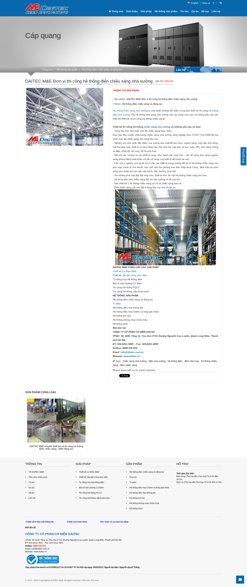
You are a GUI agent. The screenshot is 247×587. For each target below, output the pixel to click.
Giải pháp (146, 11)
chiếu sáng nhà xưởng (157, 126)
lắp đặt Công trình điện (135, 275)
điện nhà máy (191, 361)
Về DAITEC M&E (36, 472)
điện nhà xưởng (157, 361)
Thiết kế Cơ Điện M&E (124, 271)
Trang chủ (117, 11)
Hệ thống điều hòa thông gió (142, 493)
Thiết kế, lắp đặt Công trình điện (93, 477)
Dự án (195, 11)
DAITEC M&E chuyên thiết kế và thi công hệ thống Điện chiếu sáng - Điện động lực (56, 447)
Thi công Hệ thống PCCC (90, 493)
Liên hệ (216, 11)
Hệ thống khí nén (137, 498)
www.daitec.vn (132, 356)
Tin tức (184, 11)
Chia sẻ (206, 3)
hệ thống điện (175, 361)
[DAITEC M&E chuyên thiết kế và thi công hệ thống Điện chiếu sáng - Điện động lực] (56, 421)
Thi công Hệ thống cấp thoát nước (94, 498)
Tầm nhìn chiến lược (38, 477)
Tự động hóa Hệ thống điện (91, 482)
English (194, 3)
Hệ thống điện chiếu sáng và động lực (142, 104)
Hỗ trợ (205, 11)
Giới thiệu (132, 11)
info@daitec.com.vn (131, 352)
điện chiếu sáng (128, 365)
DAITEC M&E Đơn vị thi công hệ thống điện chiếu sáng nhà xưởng (162, 99)
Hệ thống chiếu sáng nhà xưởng (130, 110)
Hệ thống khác (136, 508)
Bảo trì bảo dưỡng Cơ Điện (91, 487)
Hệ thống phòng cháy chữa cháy (144, 503)
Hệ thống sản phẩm (166, 11)
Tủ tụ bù (133, 477)
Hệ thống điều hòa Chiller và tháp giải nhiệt (149, 487)
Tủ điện (117, 303)
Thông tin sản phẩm (126, 90)
